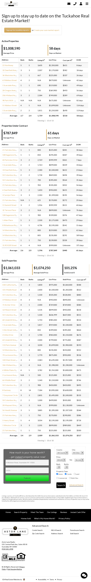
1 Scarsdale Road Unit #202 (13, 165)
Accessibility (42, 579)
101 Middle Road (9, 290)
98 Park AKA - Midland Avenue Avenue (18, 100)
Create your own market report (46, 30)
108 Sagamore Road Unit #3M (14, 155)
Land (77, 474)
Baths (66, 464)
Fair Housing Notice (14, 569)
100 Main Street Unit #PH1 (13, 360)
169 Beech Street (9, 310)
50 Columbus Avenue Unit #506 (15, 295)
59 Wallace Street (9, 300)
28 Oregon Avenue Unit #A (13, 90)
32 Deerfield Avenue (10, 70)
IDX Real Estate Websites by (12, 579)
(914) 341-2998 (7, 549)
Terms (52, 579)
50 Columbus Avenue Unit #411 (15, 315)
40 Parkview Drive (9, 160)
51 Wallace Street (9, 105)
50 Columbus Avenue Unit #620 (15, 400)
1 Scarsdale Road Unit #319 (13, 110)
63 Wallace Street (9, 80)
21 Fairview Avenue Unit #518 (14, 150)
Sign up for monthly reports (17, 30)
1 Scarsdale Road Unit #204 (13, 325)
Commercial (62, 478)
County (59, 450)
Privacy (59, 579)
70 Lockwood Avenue (11, 355)
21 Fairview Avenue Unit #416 (14, 240)
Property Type (62, 471)
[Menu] (87, 3)
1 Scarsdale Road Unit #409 (13, 85)
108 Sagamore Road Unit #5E (14, 215)
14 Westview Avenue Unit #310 (15, 235)
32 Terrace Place (9, 210)
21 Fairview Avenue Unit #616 (14, 415)
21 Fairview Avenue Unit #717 (14, 200)
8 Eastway (6, 390)
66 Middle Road (8, 380)
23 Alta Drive (7, 335)
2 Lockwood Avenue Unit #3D (14, 375)
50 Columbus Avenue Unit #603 (15, 180)
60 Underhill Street (10, 340)
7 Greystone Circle (10, 395)
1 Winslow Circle (9, 425)
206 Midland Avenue (10, 95)
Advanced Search (76, 485)
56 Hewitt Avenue (9, 410)
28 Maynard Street (10, 405)
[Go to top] (84, 567)
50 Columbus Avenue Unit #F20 (15, 175)
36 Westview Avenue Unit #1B (14, 75)
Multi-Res (74, 478)
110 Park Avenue (9, 345)
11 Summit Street (9, 205)
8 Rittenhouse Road (10, 225)
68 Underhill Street (10, 320)
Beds (58, 464)
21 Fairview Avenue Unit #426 (14, 185)
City (73, 450)
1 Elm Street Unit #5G (11, 330)
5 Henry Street (8, 420)
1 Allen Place (7, 220)
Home (60, 474)
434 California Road (10, 285)
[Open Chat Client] (84, 575)
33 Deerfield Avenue (10, 170)
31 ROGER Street (9, 245)
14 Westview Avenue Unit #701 (15, 230)
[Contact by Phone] (74, 3)
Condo (69, 474)
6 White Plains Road (10, 370)
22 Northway (7, 65)
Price (58, 457)
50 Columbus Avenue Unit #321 (15, 385)
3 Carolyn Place (8, 195)
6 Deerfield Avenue (10, 190)
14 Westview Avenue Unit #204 (15, 350)
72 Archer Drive (8, 305)
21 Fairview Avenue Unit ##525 (15, 430)
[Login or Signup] (81, 3)
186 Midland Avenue (10, 365)
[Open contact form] (68, 3)
